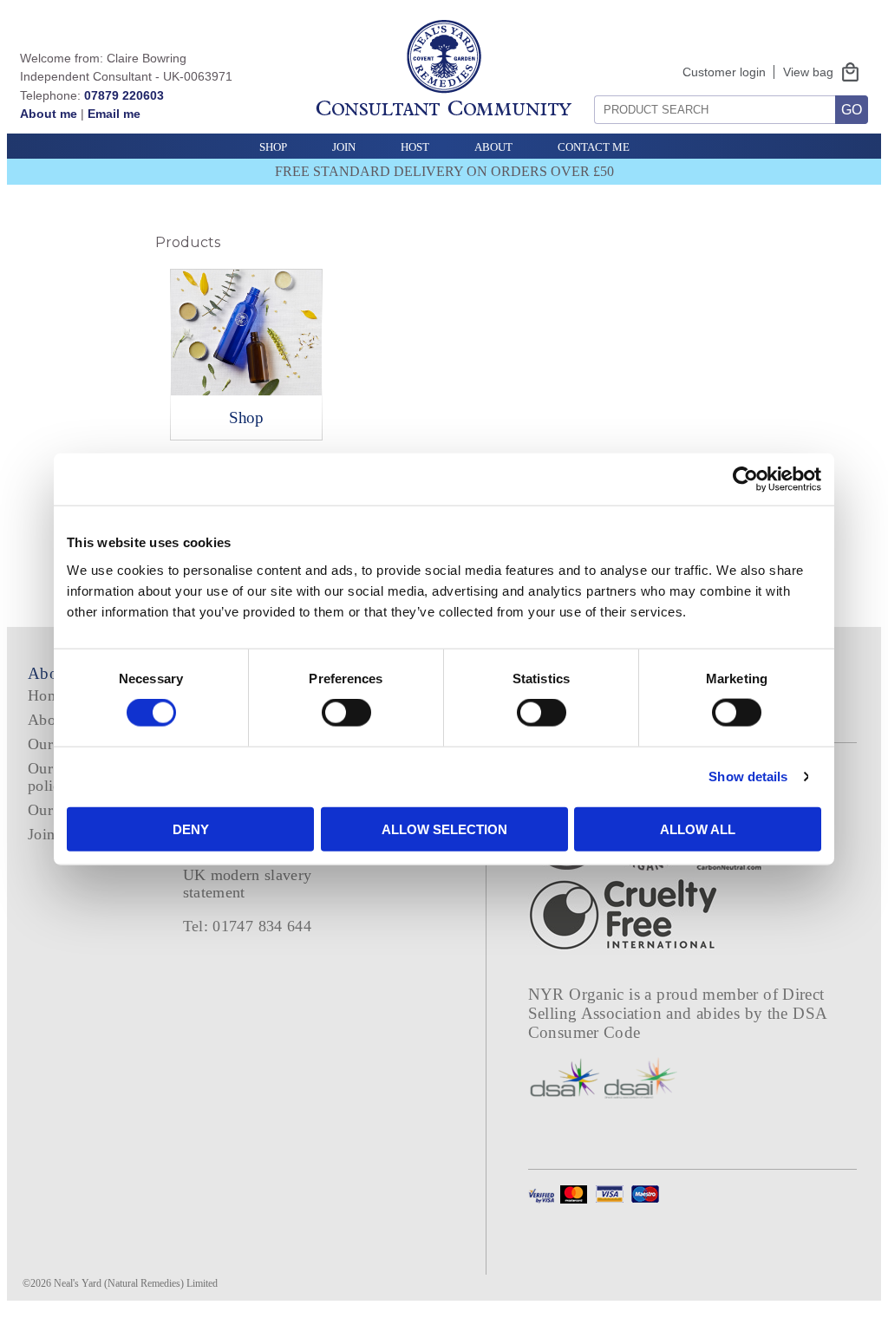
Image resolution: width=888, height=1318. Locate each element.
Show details (747, 776)
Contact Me (594, 146)
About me (48, 114)
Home (47, 695)
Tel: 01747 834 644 (247, 926)
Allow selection (444, 828)
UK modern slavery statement (247, 883)
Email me (114, 114)
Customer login (724, 72)
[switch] (346, 713)
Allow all (697, 828)
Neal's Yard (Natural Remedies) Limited (136, 1283)
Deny (191, 828)
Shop (273, 146)
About (493, 146)
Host (415, 146)
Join (344, 146)
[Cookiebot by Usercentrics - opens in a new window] (745, 480)
